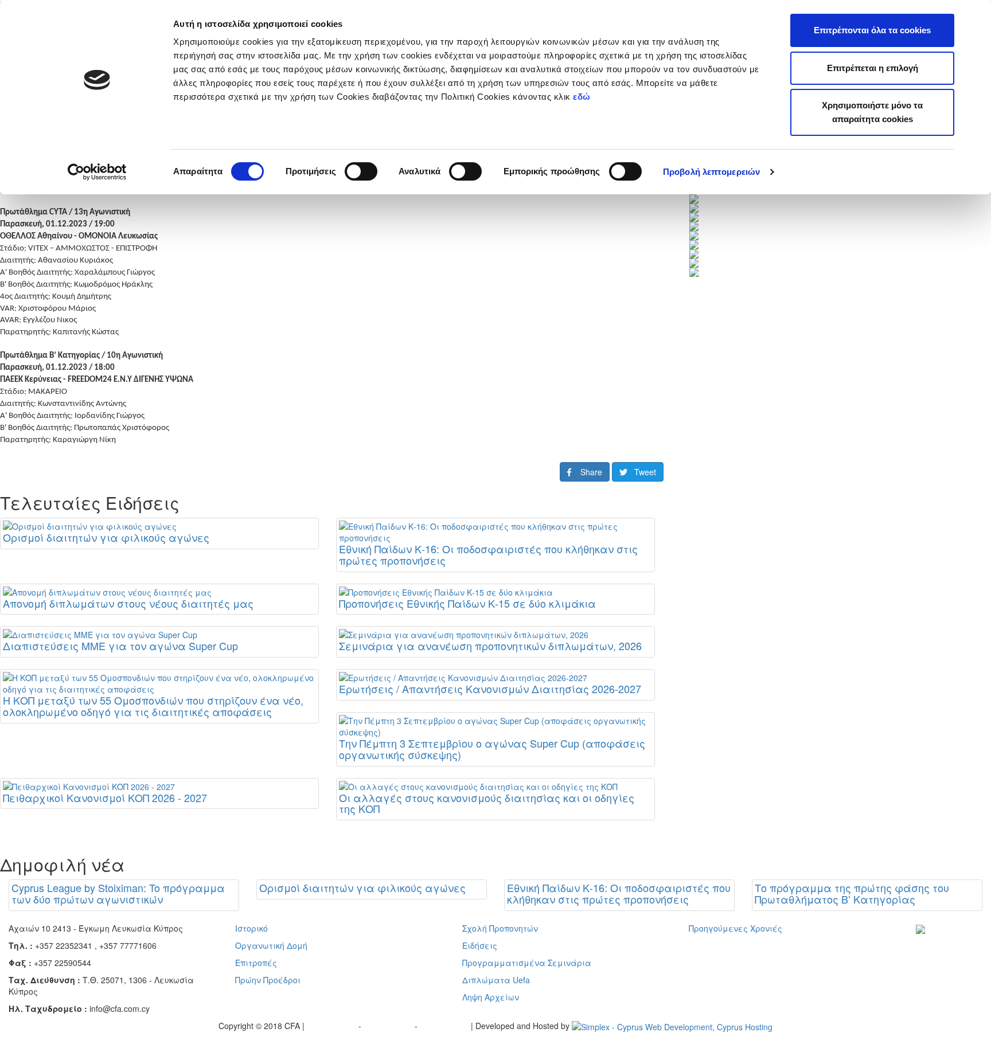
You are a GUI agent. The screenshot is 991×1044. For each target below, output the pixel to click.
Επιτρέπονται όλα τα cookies (872, 30)
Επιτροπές (256, 962)
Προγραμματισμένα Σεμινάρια (526, 962)
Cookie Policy (445, 1025)
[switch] (361, 171)
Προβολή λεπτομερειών (711, 172)
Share (586, 472)
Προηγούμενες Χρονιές (735, 928)
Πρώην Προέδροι (268, 980)
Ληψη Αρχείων (490, 997)
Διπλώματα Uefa (496, 980)
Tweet (641, 472)
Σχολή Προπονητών (500, 928)
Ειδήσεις (479, 945)
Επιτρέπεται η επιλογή (872, 68)
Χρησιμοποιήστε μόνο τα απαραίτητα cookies (872, 112)
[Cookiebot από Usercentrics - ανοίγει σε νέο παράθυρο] (97, 172)
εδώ (583, 96)
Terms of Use (389, 1025)
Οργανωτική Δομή (271, 945)
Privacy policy (332, 1025)
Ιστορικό (251, 928)
